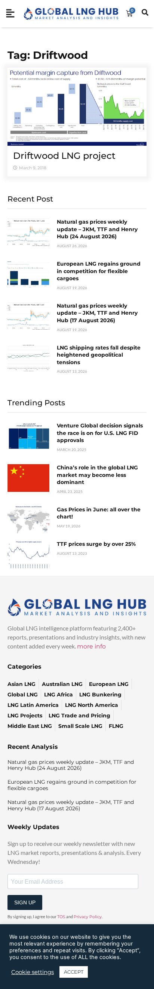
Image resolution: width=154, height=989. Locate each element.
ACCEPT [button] (73, 972)
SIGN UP (25, 902)
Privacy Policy (88, 916)
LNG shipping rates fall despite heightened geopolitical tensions (99, 355)
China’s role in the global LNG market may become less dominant (97, 475)
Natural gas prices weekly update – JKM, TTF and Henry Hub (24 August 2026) (97, 229)
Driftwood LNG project (64, 155)
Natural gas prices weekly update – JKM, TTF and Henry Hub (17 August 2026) (97, 313)
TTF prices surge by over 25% (96, 544)
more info (91, 646)
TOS (61, 916)
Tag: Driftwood (47, 55)
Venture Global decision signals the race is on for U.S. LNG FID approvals (100, 433)
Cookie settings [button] (32, 972)
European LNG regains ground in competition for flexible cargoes (99, 271)
